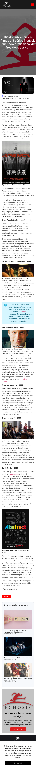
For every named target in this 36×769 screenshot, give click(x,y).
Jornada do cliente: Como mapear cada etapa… (15, 631)
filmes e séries (13, 130)
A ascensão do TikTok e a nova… (17, 658)
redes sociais (14, 474)
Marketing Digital (13, 96)
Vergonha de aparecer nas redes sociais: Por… (18, 679)
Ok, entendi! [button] (18, 763)
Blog (5, 96)
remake (23, 312)
